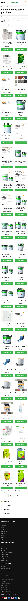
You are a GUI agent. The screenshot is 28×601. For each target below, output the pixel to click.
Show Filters (6, 16)
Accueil (2, 6)
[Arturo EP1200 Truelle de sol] (21, 82)
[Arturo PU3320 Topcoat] (7, 339)
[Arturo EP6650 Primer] (7, 247)
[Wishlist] (10, 31)
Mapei (2, 537)
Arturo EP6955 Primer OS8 (7, 278)
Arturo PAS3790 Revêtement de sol (20, 324)
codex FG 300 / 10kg (21, 461)
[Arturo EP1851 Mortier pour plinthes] (7, 128)
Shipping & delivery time (7, 570)
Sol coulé (3, 545)
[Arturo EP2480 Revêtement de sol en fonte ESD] (21, 128)
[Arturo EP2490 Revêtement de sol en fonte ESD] (7, 152)
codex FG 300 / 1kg (7, 483)
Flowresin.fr (8, 594)
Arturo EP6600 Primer (21, 231)
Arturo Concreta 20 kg (21, 66)
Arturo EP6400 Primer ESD (7, 232)
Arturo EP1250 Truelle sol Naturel (7, 113)
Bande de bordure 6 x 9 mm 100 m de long (20, 370)
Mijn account (4, 587)
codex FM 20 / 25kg (20, 483)
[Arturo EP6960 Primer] (21, 270)
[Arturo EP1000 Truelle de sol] (7, 82)
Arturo (2, 527)
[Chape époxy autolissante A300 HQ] (7, 431)
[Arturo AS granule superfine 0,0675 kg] (7, 59)
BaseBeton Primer (21, 415)
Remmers (3, 525)
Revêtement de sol (5, 547)
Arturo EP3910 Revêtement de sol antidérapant (7, 208)
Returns (3, 572)
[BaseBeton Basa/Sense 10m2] (21, 385)
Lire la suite (7, 466)
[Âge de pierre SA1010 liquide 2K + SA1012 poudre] (7, 35)
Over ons (3, 581)
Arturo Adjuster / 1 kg (21, 42)
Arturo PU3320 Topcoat (7, 346)
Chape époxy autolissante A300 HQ (7, 439)
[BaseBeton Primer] (21, 408)
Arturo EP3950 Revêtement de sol (20, 208)
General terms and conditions (8, 574)
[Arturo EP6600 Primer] (21, 224)
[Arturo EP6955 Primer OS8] (7, 270)
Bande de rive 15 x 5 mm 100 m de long (7, 393)
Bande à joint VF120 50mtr (7, 370)
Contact (3, 566)
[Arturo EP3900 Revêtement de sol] (21, 176)
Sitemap (14, 594)
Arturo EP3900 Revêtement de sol (20, 185)
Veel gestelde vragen (6, 583)
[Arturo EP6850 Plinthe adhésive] (21, 247)
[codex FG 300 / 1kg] (7, 476)
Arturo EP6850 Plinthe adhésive (21, 255)
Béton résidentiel (5, 548)
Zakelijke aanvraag (5, 591)
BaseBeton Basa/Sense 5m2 (7, 416)
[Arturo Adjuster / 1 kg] (21, 35)
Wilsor (2, 535)
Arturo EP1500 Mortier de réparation (21, 113)
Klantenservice (4, 585)
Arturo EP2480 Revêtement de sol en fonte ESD (21, 137)
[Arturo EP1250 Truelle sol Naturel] (7, 105)
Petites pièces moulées (6, 552)
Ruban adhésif (4, 560)
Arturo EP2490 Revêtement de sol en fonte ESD (7, 161)
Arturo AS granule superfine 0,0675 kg (7, 67)
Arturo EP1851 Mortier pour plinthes (7, 136)
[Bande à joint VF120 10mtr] (21, 339)
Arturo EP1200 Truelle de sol (21, 90)
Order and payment (6, 568)
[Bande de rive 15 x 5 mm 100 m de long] (7, 385)
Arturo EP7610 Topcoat (7, 300)
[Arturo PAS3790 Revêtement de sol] (21, 316)
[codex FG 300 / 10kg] (21, 454)
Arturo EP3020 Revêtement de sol (7, 185)
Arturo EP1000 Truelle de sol (7, 90)
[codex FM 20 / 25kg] (21, 476)
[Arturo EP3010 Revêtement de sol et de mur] (21, 152)
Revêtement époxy (5, 554)
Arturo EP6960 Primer (21, 277)
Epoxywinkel (4, 531)
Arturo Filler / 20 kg (7, 323)
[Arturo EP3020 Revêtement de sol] (7, 176)
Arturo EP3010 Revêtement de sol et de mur (21, 161)
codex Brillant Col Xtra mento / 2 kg (21, 439)
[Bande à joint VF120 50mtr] (7, 362)
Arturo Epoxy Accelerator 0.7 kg (21, 301)
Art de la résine (4, 550)
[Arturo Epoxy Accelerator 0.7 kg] (21, 293)
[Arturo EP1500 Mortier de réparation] (21, 105)
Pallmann (3, 533)
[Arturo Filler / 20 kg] (7, 316)
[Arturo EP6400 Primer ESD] (7, 224)
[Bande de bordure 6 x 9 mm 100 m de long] (21, 362)
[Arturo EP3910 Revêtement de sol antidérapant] (7, 200)
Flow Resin (3, 523)
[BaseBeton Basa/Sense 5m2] (7, 408)
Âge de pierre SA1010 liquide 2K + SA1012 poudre (7, 44)
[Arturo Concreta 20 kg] (21, 59)
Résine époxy (4, 556)
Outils (2, 558)
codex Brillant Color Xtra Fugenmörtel (7, 462)
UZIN (2, 529)
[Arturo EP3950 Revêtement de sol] (21, 200)
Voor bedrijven (4, 589)
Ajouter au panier (7, 49)
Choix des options (7, 95)
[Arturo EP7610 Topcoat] (7, 293)
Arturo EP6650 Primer (7, 254)
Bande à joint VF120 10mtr (20, 347)
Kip (2, 539)
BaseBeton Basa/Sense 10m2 (20, 393)
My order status (5, 575)
